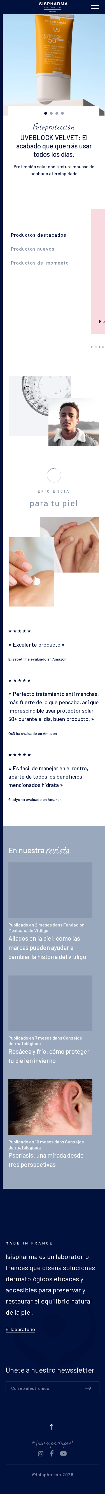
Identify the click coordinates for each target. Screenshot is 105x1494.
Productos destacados (38, 235)
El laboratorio (20, 1329)
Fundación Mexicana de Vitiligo (46, 927)
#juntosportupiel (52, 1442)
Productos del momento (40, 263)
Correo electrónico (30, 1388)
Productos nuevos (33, 249)
